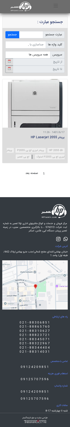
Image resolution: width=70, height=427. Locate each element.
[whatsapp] (65, 239)
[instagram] (58, 239)
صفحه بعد (31, 173)
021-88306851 (35, 322)
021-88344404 (35, 347)
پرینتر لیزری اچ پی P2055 (30, 150)
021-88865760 (35, 326)
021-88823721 (35, 335)
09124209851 (35, 367)
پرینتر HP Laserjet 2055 (48, 137)
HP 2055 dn (56, 150)
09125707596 (35, 379)
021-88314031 (35, 352)
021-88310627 (35, 331)
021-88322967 (35, 343)
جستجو (12, 34)
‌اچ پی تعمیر (23, 157)
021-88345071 (35, 339)
